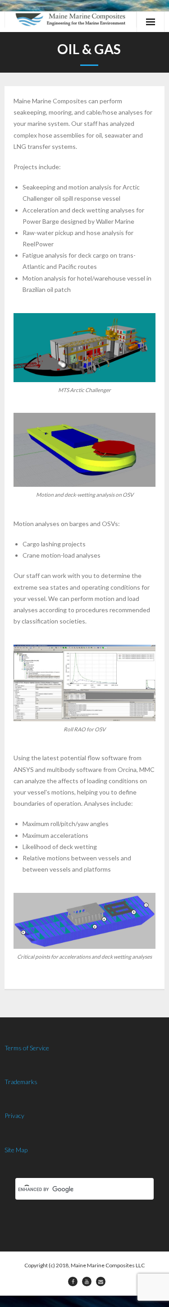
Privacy (14, 1115)
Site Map (16, 1150)
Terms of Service (27, 1048)
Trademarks (21, 1081)
